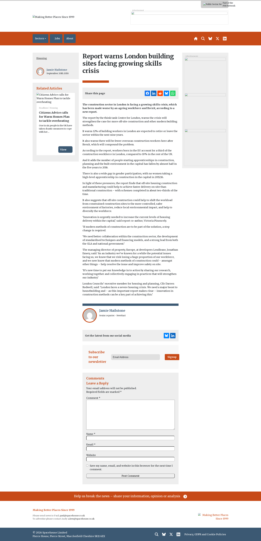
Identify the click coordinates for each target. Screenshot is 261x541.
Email (90, 444)
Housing (41, 58)
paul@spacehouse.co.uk (72, 515)
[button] (40, 38)
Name (90, 433)
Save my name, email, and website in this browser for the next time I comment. (131, 467)
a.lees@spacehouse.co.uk (81, 518)
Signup (172, 356)
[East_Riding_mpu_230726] (205, 145)
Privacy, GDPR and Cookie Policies (205, 534)
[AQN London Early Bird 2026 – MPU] (205, 74)
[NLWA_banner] (179, 17)
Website (91, 455)
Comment (93, 397)
